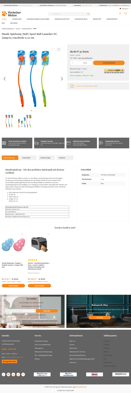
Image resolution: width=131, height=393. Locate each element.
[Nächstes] (61, 79)
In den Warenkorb (109, 63)
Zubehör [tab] (62, 158)
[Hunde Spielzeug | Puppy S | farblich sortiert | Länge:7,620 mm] (13, 245)
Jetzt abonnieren (87, 5)
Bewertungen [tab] (46, 158)
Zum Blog (99, 318)
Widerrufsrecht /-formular (77, 352)
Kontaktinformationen (41, 341)
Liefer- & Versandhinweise (43, 344)
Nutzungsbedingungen (30, 317)
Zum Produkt (13, 286)
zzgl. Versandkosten (85, 58)
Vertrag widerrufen (9, 361)
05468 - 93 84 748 (9, 349)
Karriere (72, 344)
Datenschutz (73, 348)
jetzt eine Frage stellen (26, 5)
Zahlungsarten (39, 348)
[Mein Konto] (120, 14)
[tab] (10, 157)
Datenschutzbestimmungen (22, 321)
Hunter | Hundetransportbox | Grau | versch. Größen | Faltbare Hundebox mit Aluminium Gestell (39, 266)
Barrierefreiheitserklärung (77, 355)
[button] (114, 71)
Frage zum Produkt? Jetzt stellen (87, 86)
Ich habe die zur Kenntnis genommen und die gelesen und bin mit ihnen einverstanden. (30, 322)
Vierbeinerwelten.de (8, 28)
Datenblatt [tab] (26, 158)
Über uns (72, 341)
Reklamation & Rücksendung (43, 352)
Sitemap (37, 359)
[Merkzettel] (125, 14)
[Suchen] (88, 14)
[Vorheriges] (4, 79)
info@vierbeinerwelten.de (14, 357)
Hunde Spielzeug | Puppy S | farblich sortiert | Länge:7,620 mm (12, 265)
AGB (55, 321)
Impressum (73, 362)
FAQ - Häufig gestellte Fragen (43, 355)
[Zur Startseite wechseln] (11, 13)
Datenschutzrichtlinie (12, 317)
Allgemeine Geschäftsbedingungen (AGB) (82, 359)
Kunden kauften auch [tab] (65, 227)
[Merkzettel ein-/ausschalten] (58, 49)
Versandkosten (81, 387)
